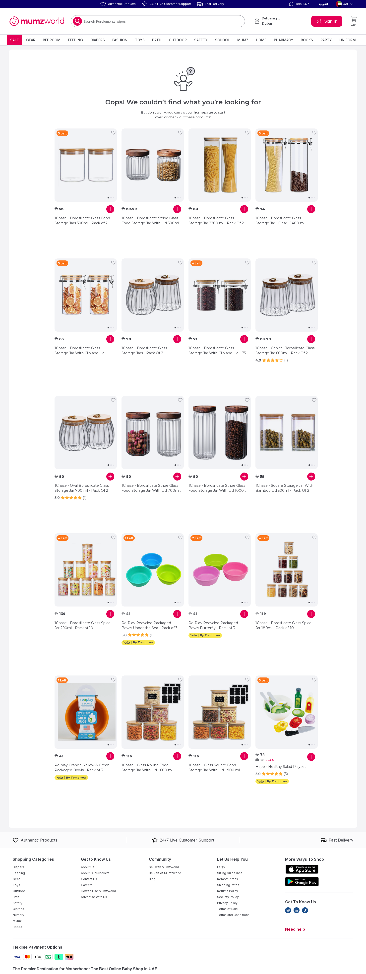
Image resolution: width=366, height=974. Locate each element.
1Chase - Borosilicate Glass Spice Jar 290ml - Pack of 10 (83, 625)
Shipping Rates (228, 885)
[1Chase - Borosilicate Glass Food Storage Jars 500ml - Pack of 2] (86, 165)
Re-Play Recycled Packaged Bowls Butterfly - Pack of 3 (213, 625)
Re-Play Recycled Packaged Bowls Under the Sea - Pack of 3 (150, 625)
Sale (14, 40)
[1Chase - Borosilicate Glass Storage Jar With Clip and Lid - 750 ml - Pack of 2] (219, 295)
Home (261, 40)
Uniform (347, 40)
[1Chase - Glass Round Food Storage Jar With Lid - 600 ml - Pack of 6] (153, 712)
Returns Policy (227, 891)
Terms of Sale (227, 909)
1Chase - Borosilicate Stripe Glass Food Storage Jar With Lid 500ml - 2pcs (151, 221)
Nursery (18, 915)
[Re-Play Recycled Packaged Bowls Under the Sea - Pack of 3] (153, 570)
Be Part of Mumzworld (165, 873)
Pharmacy (283, 40)
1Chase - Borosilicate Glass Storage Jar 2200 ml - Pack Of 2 (216, 220)
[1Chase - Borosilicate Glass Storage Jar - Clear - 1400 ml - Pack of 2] (286, 165)
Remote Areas (227, 879)
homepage (203, 112)
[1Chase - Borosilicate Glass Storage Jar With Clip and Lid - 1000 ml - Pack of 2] (86, 295)
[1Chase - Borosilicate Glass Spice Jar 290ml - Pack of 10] (86, 570)
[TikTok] (305, 910)
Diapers (97, 40)
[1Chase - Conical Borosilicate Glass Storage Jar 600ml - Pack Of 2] (286, 295)
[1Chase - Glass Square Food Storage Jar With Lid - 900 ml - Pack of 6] (219, 712)
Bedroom (52, 40)
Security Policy (228, 897)
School (222, 40)
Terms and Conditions (233, 915)
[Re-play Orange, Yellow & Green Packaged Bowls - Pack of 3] (86, 712)
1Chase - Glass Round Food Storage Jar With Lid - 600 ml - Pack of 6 (148, 768)
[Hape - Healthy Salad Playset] (286, 712)
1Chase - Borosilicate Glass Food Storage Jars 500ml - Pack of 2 (82, 220)
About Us (87, 867)
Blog (152, 879)
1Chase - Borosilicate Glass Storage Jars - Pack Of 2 (144, 350)
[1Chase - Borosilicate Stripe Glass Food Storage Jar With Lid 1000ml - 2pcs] (219, 432)
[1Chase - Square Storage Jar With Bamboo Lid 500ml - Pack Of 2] (286, 432)
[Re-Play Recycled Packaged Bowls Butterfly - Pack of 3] (219, 570)
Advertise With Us (94, 897)
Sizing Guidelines (230, 873)
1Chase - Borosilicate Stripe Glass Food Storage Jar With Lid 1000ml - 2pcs (218, 488)
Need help (295, 929)
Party (326, 40)
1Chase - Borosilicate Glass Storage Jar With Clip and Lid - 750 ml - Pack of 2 (218, 351)
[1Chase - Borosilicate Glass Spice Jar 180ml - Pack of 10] (286, 570)
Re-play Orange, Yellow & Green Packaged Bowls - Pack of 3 (82, 767)
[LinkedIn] (297, 910)
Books (307, 40)
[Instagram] (288, 910)
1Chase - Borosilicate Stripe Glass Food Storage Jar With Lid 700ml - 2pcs (151, 488)
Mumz (242, 40)
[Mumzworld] (37, 21)
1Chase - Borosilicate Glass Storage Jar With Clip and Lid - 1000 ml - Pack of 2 (81, 351)
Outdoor (178, 40)
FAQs (221, 867)
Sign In (330, 21)
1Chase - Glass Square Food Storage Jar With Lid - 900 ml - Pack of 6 (215, 768)
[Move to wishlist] (113, 132)
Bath (156, 40)
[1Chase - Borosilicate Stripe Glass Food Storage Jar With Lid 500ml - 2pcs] (153, 165)
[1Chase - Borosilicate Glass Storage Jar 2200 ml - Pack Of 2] (219, 165)
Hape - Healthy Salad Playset (280, 766)
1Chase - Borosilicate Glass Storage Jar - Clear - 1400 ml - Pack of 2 (281, 221)
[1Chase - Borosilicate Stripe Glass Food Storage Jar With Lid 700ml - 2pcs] (153, 432)
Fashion (119, 40)
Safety (201, 40)
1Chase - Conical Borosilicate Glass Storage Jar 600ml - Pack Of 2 (284, 350)
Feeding (75, 40)
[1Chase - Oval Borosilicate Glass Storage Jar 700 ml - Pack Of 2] (86, 432)
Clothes (18, 909)
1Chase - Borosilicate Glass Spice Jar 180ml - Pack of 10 (283, 625)
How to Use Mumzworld (98, 891)
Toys (140, 40)
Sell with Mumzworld (164, 867)
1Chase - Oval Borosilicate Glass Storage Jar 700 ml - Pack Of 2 (82, 488)
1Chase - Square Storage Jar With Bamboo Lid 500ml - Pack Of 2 (284, 488)
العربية (323, 4)
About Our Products (95, 873)
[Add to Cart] (110, 209)
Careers (87, 885)
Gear (30, 40)
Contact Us (89, 879)
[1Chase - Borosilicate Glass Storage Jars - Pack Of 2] (153, 295)
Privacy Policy (227, 903)
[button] (298, 4)
